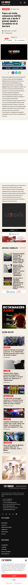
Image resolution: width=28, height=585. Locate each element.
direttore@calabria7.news (9, 506)
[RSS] (9, 514)
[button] (26, 560)
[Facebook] (13, 72)
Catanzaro (6, 9)
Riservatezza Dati (18, 583)
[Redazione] (5, 33)
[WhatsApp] (19, 72)
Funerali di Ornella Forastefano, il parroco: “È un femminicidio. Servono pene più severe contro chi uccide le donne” (18, 258)
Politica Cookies (9, 583)
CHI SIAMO (5, 518)
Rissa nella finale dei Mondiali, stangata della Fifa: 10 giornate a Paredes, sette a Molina (14, 447)
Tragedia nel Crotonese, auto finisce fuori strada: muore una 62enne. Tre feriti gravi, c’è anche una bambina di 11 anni (14, 424)
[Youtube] (16, 514)
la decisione (8, 442)
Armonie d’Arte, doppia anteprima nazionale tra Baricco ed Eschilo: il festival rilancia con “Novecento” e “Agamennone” (18, 270)
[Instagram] (6, 514)
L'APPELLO (7, 347)
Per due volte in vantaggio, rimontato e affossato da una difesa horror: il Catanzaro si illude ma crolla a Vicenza (18, 283)
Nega (14, 579)
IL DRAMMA (7, 419)
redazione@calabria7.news (9, 509)
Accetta (14, 576)
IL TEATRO (7, 370)
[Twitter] (16, 72)
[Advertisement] (14, 134)
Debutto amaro (8, 396)
